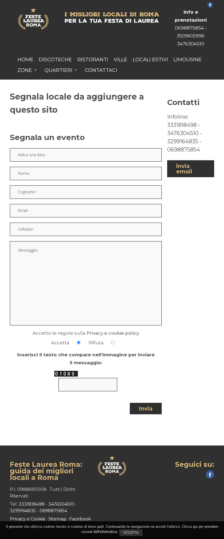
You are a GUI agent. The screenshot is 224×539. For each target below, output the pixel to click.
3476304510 (190, 43)
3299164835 (182, 141)
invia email (184, 169)
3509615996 (191, 36)
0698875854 (189, 28)
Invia (146, 408)
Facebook (80, 518)
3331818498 (182, 125)
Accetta (130, 533)
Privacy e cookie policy (113, 333)
